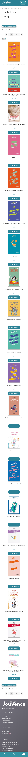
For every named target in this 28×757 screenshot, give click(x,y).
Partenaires (5, 735)
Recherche (14, 754)
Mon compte (4, 754)
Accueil (5, 8)
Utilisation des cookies (7, 748)
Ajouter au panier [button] (14, 72)
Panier (21, 753)
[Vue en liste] (5, 39)
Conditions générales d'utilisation (10, 744)
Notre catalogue (6, 720)
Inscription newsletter (7, 722)
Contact (4, 724)
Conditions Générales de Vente (9, 742)
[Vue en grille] (3, 39)
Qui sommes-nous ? (7, 716)
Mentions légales (6, 746)
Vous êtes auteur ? (6, 718)
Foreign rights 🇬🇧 (6, 733)
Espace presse (5, 731)
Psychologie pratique (12, 8)
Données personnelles (7, 750)
